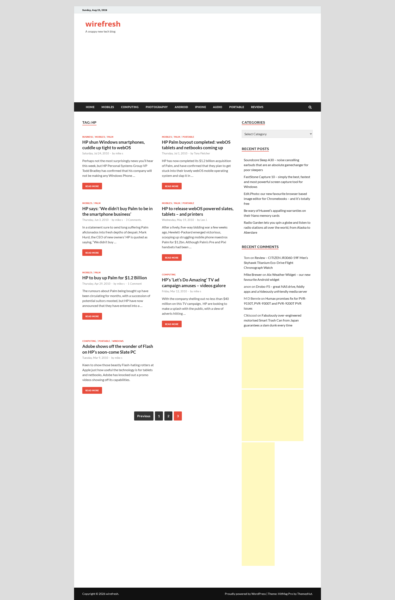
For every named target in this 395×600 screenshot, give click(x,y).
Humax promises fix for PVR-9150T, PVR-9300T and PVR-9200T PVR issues (275, 303)
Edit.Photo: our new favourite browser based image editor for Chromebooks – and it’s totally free (277, 198)
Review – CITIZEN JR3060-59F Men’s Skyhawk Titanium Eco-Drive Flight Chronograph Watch (276, 262)
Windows (117, 341)
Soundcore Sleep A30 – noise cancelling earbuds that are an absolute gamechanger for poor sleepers (276, 165)
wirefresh (103, 24)
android (181, 107)
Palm (110, 136)
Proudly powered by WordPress (245, 593)
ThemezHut (304, 593)
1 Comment (135, 283)
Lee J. (204, 219)
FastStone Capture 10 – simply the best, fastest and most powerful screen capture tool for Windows (277, 182)
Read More (90, 185)
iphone (200, 107)
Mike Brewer (253, 274)
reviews (257, 107)
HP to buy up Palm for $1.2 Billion (114, 277)
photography (157, 107)
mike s (119, 153)
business (87, 136)
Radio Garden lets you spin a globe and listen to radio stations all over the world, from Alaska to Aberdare (277, 227)
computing (130, 107)
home (90, 107)
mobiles (107, 107)
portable (236, 107)
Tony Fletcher (202, 153)
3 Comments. (134, 219)
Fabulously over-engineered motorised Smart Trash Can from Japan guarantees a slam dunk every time (272, 320)
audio (217, 107)
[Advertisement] (197, 71)
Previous (143, 416)
